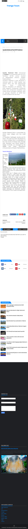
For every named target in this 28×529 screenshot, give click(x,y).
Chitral (2, 521)
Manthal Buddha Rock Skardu (9, 448)
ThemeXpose (8, 527)
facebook (25, 229)
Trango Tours (13, 6)
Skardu (2, 515)
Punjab (2, 512)
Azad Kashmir (4, 510)
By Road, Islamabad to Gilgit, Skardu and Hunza (15, 311)
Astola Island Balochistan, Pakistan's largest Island (16, 327)
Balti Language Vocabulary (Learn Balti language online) (15, 305)
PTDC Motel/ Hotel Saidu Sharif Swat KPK (15, 331)
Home (4, 47)
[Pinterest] (25, 1)
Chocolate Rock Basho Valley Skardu (14, 315)
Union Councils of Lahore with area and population (15, 337)
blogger (15, 229)
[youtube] (23, 1)
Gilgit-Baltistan (4, 507)
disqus (19, 229)
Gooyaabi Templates (22, 527)
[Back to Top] (14, 526)
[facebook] (18, 1)
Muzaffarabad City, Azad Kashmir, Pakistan (16, 321)
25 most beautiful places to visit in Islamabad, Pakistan (16, 353)
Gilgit (2, 520)
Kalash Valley (4, 518)
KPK (2, 509)
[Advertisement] (14, 24)
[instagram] (22, 1)
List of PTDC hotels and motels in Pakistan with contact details (16, 348)
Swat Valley (3, 513)
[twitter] (20, 1)
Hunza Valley (4, 516)
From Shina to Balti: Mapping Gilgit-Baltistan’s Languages (16, 342)
